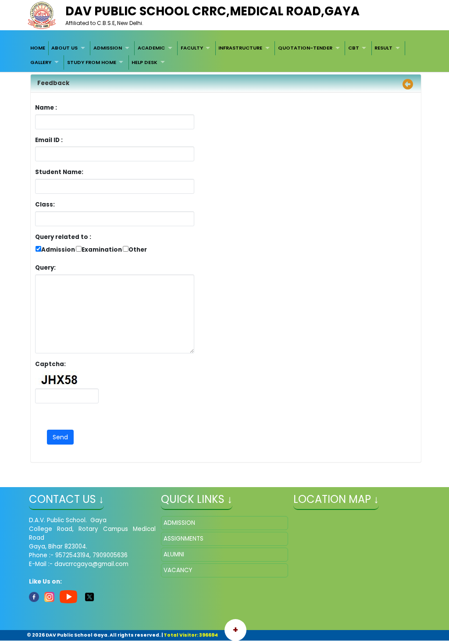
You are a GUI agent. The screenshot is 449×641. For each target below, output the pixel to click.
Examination (102, 250)
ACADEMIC (151, 47)
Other (137, 250)
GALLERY (40, 62)
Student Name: (59, 172)
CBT (353, 47)
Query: (47, 268)
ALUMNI (174, 554)
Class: (45, 204)
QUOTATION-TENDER (305, 47)
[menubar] (224, 55)
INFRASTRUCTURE (240, 47)
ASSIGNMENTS (183, 538)
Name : (48, 107)
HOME (37, 47)
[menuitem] (37, 48)
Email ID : (73, 140)
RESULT (383, 47)
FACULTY (192, 47)
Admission (58, 250)
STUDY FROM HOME (91, 62)
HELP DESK (144, 62)
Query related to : (63, 237)
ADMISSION (107, 47)
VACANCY (178, 570)
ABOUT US (64, 47)
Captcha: (50, 364)
